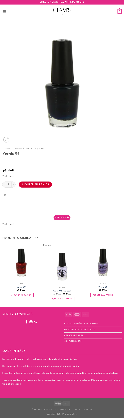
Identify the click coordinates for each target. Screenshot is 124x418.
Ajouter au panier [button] (21, 295)
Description (62, 218)
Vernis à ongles (24, 149)
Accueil (6, 149)
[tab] (62, 217)
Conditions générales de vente (81, 323)
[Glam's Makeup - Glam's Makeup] (62, 11)
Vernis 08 (102, 287)
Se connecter (62, 409)
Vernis (41, 149)
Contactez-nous (73, 341)
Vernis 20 (21, 287)
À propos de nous (73, 335)
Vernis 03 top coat (62, 291)
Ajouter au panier (35, 184)
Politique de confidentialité (80, 329)
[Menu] (4, 11)
